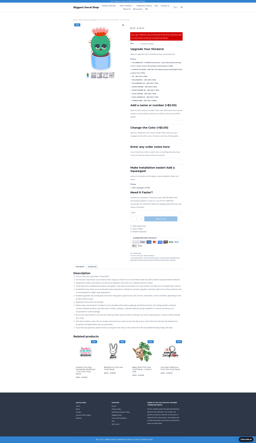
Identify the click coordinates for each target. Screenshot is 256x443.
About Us (126, 9)
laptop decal (134, 260)
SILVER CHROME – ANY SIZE (144, 87)
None (134, 59)
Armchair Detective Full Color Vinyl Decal (170, 368)
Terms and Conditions (119, 418)
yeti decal (173, 260)
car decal (146, 258)
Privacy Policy (116, 409)
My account (137, 9)
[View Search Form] (181, 7)
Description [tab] (80, 267)
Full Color (140, 255)
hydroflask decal (175, 258)
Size (132, 43)
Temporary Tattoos (144, 6)
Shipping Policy (117, 415)
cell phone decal (154, 258)
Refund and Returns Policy (121, 412)
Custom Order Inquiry (83, 415)
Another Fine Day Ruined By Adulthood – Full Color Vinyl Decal (85, 370)
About (78, 409)
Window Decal (165, 260)
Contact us (165, 6)
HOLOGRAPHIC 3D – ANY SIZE (145, 83)
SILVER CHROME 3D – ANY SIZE (145, 90)
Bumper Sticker (138, 258)
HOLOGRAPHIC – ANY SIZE (144, 80)
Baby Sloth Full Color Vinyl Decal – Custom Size (142, 369)
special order (142, 260)
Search (114, 406)
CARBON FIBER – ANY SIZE (144, 100)
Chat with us (246, 439)
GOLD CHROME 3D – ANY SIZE (145, 97)
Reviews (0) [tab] (92, 267)
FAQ (156, 6)
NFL (146, 9)
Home (78, 406)
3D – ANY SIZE (139, 76)
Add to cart (161, 218)
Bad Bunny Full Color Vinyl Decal (113, 368)
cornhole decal (164, 258)
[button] (123, 25)
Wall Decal (157, 260)
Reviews (79, 418)
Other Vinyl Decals (149, 255)
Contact (78, 412)
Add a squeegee (141, 188)
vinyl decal (150, 260)
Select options (114, 379)
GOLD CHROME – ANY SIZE (144, 94)
